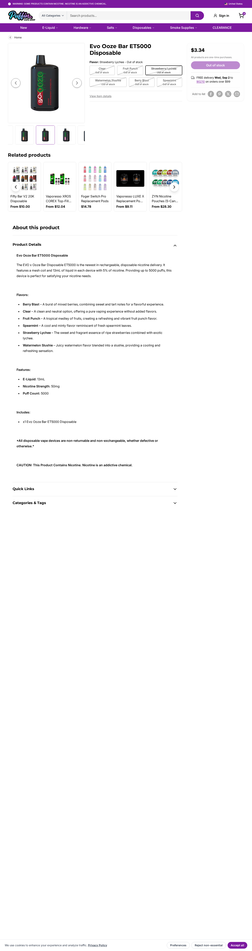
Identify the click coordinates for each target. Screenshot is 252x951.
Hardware (81, 28)
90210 (200, 81)
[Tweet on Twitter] (228, 94)
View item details (100, 96)
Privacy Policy (97, 945)
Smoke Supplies (182, 28)
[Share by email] (237, 94)
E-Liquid (48, 28)
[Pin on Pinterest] (219, 94)
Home (18, 37)
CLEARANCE (222, 28)
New (23, 28)
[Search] (197, 15)
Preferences (178, 945)
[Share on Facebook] (211, 94)
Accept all (237, 945)
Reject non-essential (209, 945)
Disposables (142, 28)
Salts (110, 28)
